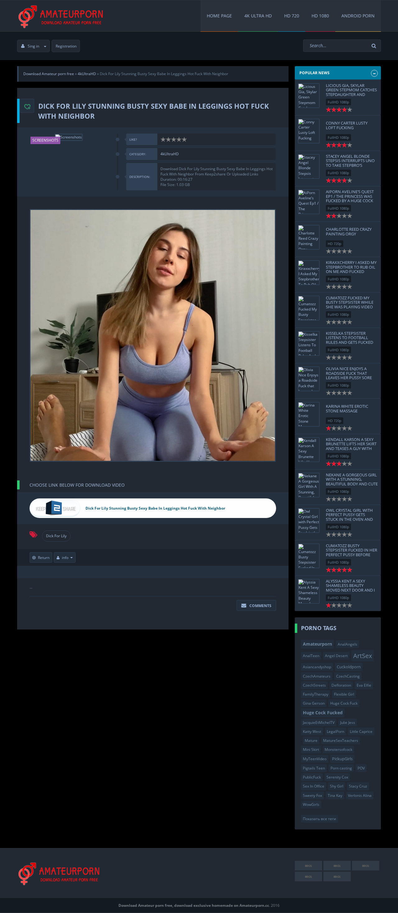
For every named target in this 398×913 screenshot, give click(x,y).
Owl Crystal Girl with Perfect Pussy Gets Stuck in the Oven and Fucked (349, 517)
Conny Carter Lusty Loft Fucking (347, 125)
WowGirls (311, 804)
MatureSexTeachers (340, 740)
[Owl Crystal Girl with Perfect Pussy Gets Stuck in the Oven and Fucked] (309, 520)
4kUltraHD (169, 154)
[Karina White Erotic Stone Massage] (309, 414)
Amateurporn (317, 644)
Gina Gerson (314, 703)
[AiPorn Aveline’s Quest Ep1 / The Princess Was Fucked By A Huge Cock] (309, 201)
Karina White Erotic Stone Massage (347, 408)
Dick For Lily (56, 535)
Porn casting (341, 768)
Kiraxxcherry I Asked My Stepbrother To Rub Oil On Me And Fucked (351, 267)
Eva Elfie (364, 685)
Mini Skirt (311, 749)
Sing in (33, 46)
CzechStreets (314, 685)
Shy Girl (336, 786)
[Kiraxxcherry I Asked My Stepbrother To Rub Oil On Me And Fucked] (309, 272)
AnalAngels (347, 644)
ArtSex (362, 655)
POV (361, 768)
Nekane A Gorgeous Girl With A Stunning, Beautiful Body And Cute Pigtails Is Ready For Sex (352, 481)
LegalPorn (335, 731)
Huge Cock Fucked (323, 712)
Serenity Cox (337, 777)
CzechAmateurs (317, 676)
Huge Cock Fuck (344, 703)
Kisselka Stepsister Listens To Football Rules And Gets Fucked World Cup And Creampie (349, 342)
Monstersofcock (338, 749)
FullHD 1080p (338, 102)
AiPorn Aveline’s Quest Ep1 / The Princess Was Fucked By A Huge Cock (350, 196)
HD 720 (291, 16)
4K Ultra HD (258, 16)
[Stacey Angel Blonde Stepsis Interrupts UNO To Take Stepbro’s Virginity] (309, 166)
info (65, 557)
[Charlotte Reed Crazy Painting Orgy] (309, 237)
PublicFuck (312, 777)
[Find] (374, 45)
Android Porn (358, 16)
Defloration (341, 685)
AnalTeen (311, 655)
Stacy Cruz (358, 786)
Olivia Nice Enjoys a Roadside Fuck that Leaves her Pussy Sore (349, 373)
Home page (219, 16)
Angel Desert (336, 655)
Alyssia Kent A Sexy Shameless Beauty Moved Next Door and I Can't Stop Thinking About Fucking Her (350, 590)
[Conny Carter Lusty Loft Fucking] (309, 131)
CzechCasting (348, 676)
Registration (66, 46)
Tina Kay (335, 795)
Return (43, 557)
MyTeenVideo (314, 758)
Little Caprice (361, 731)
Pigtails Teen (314, 768)
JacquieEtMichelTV (319, 722)
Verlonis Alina (360, 795)
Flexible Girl (344, 694)
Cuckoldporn (349, 667)
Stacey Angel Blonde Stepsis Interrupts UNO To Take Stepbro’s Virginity (350, 163)
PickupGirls (342, 758)
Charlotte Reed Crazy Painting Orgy (349, 231)
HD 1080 (320, 16)
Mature (311, 740)
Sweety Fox (312, 795)
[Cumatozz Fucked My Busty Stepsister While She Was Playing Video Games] (309, 308)
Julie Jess (347, 722)
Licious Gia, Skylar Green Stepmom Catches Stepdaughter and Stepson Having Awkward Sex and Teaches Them (351, 96)
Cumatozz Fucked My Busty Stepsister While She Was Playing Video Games (349, 304)
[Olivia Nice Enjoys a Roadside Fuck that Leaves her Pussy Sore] (309, 378)
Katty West (312, 731)
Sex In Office (313, 786)
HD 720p (334, 243)
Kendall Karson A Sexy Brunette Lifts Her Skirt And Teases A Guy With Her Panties (351, 446)
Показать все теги (319, 818)
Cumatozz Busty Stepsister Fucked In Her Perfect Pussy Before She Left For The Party (351, 552)
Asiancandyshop (317, 667)
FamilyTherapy (315, 694)
